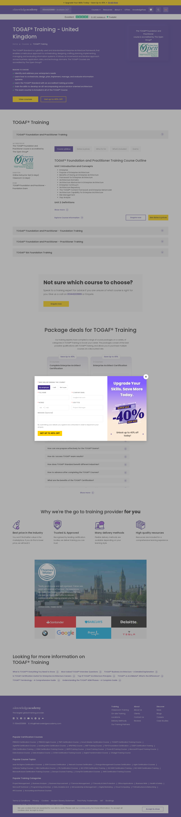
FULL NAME (42, 392)
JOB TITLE (76, 402)
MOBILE (41, 402)
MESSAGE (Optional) (45, 413)
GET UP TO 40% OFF (50, 433)
